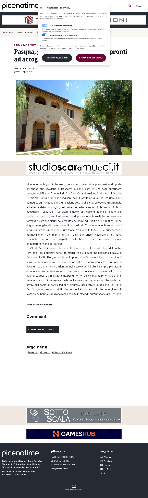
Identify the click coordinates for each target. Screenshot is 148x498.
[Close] (106, 8)
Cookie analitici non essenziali (63, 35)
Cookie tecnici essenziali (60, 26)
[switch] (44, 34)
